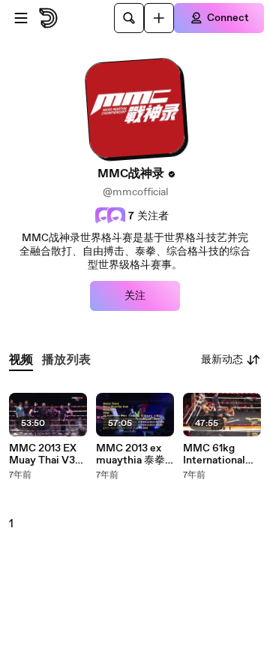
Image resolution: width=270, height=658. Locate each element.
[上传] (159, 18)
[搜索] (129, 18)
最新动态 (222, 360)
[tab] (21, 360)
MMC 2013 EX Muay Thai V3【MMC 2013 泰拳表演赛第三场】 (47, 454)
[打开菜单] (21, 18)
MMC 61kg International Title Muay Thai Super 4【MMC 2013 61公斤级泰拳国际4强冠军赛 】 (221, 454)
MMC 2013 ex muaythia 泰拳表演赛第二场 (130, 454)
